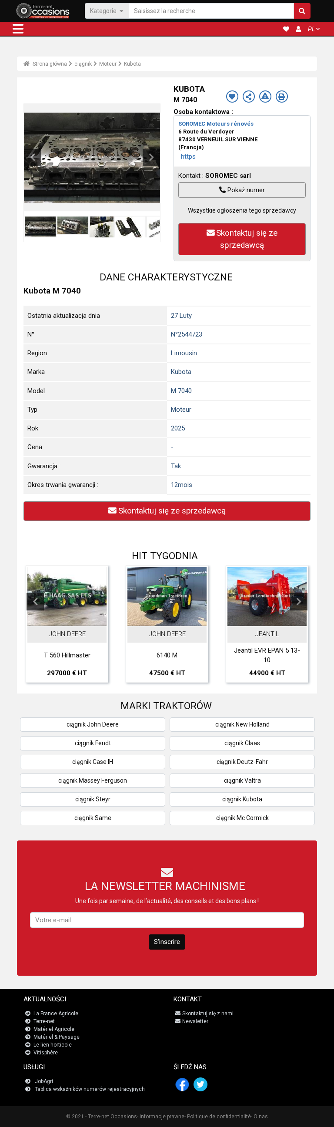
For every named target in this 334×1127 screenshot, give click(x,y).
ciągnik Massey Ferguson (92, 780)
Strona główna (49, 64)
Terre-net (44, 1021)
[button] (18, 29)
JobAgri (44, 1081)
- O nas (259, 1117)
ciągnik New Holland (242, 724)
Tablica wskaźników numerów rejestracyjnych (90, 1089)
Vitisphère (45, 1053)
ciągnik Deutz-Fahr (242, 761)
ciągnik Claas (242, 743)
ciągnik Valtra (242, 780)
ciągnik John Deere (93, 724)
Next (151, 157)
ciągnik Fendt (93, 743)
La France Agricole (55, 1013)
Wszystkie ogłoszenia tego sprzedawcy (242, 210)
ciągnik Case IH (92, 761)
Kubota (132, 64)
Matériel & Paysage (56, 1037)
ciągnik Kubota (242, 799)
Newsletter (195, 1021)
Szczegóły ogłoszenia (133, 617)
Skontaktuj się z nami (208, 1013)
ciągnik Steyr (92, 799)
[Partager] (249, 96)
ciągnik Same (92, 817)
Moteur (108, 64)
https (188, 156)
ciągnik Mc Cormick (242, 817)
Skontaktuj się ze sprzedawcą (246, 239)
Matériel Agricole (53, 1029)
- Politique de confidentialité (217, 1117)
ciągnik (83, 64)
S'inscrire (167, 942)
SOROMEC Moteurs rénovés (216, 123)
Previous (32, 157)
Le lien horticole (52, 1045)
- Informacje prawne (160, 1117)
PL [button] (311, 29)
